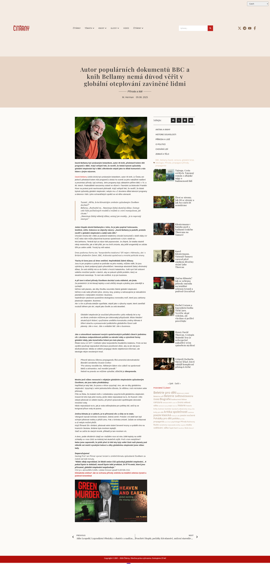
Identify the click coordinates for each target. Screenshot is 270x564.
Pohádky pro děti (162, 418)
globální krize (188, 160)
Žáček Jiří (191, 428)
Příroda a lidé (135, 91)
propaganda (160, 165)
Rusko (156, 424)
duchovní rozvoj (163, 406)
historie (182, 405)
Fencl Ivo (174, 406)
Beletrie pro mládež (183, 393)
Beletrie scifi (158, 396)
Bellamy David (166, 160)
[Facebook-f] (254, 28)
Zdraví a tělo (162, 154)
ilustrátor (168, 409)
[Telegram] (244, 28)
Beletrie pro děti (164, 392)
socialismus (163, 425)
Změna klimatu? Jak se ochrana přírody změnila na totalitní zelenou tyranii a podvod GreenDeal (185, 285)
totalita (189, 425)
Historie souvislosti (166, 134)
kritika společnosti (175, 412)
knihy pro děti (158, 412)
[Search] (210, 28)
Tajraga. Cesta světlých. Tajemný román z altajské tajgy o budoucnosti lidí (184, 175)
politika (176, 418)
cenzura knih (167, 403)
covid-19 (174, 402)
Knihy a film (191, 409)
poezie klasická (162, 415)
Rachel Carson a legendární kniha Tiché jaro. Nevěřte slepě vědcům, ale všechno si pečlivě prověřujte (184, 313)
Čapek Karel (173, 428)
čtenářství (181, 428)
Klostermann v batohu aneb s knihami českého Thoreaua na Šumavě (184, 229)
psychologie (175, 422)
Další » (178, 383)
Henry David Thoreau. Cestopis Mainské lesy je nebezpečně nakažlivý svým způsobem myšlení (185, 339)
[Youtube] (249, 28)
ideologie (159, 162)
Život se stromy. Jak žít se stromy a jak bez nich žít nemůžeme (184, 201)
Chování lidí (162, 149)
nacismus (191, 412)
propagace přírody (180, 162)
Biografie (165, 399)
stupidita (183, 425)
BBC (157, 160)
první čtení (168, 422)
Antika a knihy (163, 129)
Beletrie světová (174, 396)
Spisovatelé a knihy (174, 425)
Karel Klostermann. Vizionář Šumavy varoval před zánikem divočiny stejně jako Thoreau (184, 259)
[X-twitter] (239, 28)
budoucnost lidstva (179, 399)
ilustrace (161, 409)
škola (186, 428)
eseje (170, 406)
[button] (173, 120)
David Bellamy (81, 177)
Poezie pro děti (175, 415)
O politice (161, 144)
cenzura (177, 160)
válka (166, 427)
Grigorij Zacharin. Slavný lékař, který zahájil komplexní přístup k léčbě (185, 362)
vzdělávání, (158, 428)
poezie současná (187, 415)
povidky (182, 419)
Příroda (168, 162)
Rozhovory (191, 422)
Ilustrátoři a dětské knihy (179, 409)
